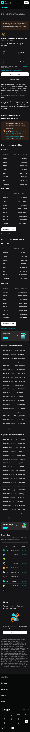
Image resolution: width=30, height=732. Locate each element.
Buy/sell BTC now (8, 229)
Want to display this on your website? (11, 70)
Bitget (2, 13)
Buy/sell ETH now (8, 323)
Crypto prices (9, 13)
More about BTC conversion (8, 233)
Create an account (15, 632)
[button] (15, 677)
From (4, 51)
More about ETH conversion (8, 328)
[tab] (15, 677)
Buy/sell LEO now (15, 74)
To (3, 60)
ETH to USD (18, 138)
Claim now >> (6, 28)
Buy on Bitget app (15, 79)
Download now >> (14, 25)
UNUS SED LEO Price (18, 13)
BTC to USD (9, 138)
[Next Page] (24, 429)
